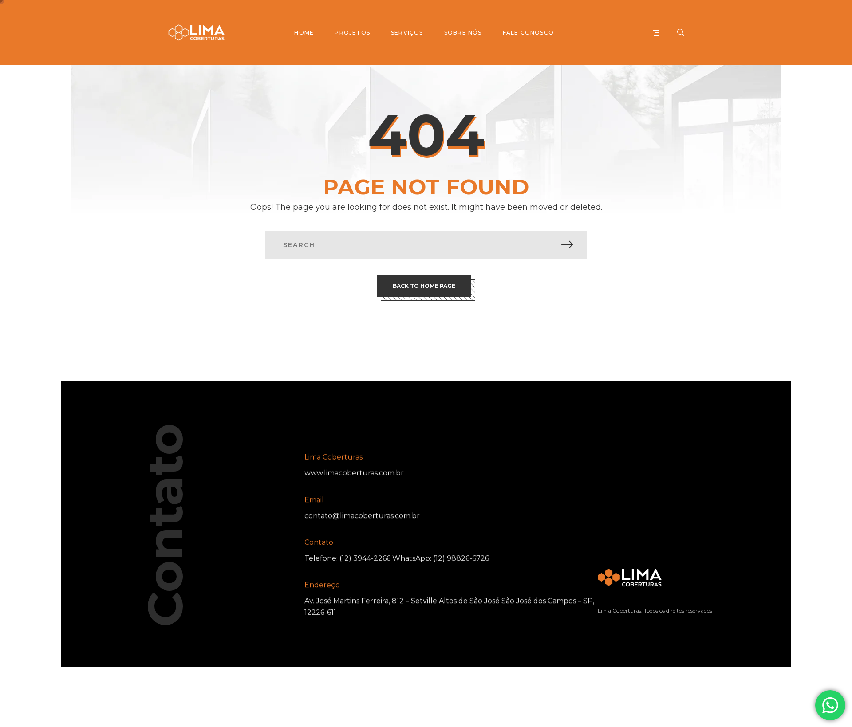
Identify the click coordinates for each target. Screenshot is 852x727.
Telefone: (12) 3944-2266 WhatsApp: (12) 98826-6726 (396, 558)
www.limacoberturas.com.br (354, 473)
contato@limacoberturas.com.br (362, 515)
